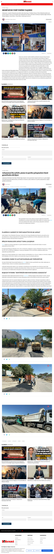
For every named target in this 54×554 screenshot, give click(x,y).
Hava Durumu (30, 538)
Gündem (50, 21)
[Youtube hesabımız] (22, 530)
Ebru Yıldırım (7, 184)
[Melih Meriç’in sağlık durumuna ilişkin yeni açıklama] (14, 131)
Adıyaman (26, 275)
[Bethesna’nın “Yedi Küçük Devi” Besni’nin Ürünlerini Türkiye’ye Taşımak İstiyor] (14, 112)
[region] (27, 549)
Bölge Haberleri (18, 539)
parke (24, 262)
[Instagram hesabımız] (20, 530)
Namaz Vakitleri (30, 539)
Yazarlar (29, 544)
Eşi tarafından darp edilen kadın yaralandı (11, 4)
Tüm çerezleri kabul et (47, 550)
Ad (2, 157)
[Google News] (49, 53)
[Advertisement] (10, 62)
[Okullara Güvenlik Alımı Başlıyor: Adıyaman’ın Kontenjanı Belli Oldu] (40, 131)
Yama (3, 244)
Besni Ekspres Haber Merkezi (10, 19)
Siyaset (16, 544)
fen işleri (14, 441)
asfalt (51, 220)
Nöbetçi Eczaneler (31, 541)
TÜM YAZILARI (48, 19)
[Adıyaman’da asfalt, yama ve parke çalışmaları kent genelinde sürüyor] (40, 93)
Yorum (3, 149)
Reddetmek (37, 550)
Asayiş (16, 541)
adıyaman (4, 441)
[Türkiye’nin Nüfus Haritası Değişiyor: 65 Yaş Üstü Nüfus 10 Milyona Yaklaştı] (40, 112)
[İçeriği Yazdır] (14, 53)
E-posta (29, 157)
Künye (41, 541)
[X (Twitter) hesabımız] (18, 530)
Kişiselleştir (30, 550)
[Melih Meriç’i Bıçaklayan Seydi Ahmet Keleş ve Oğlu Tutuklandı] (40, 491)
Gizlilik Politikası (43, 538)
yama (23, 441)
